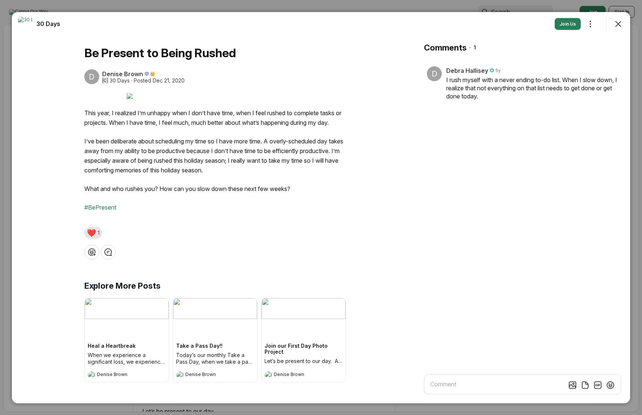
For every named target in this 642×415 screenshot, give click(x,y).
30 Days (120, 80)
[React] (92, 252)
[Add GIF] (598, 385)
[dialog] (321, 207)
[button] (93, 233)
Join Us (568, 23)
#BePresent (100, 207)
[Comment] (108, 251)
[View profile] (91, 374)
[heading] (119, 375)
